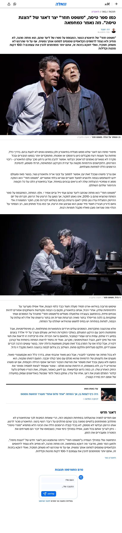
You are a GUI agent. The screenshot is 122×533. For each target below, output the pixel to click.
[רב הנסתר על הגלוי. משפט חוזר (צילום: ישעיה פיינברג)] (61, 97)
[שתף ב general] (9, 4)
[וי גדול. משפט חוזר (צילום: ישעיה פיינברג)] (61, 257)
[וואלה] (61, 4)
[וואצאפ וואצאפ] (14, 4)
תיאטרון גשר (110, 458)
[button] (107, 4)
